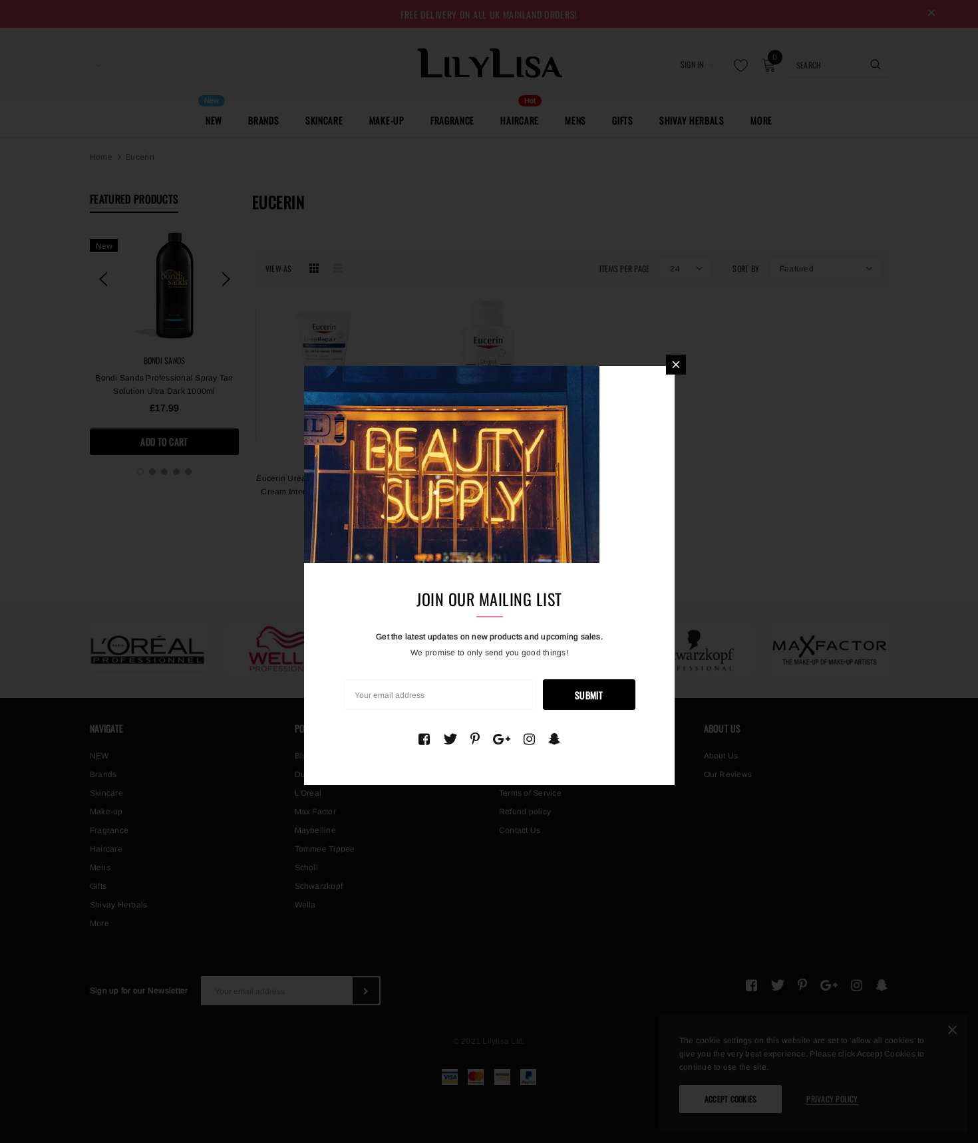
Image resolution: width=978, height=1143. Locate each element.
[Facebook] (424, 739)
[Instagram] (529, 739)
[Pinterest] (475, 739)
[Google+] (501, 739)
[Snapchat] (554, 739)
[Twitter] (450, 739)
